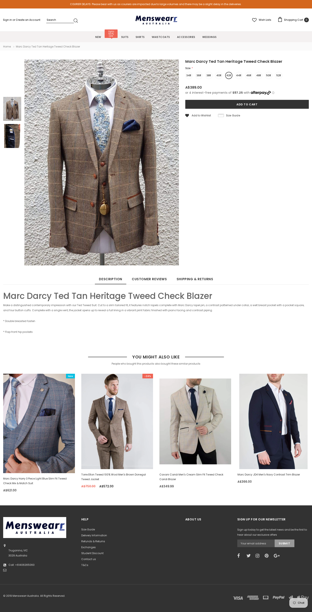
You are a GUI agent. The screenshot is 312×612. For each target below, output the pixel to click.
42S (116, 455)
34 (256, 455)
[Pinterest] (268, 555)
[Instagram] (259, 555)
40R (218, 75)
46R (248, 75)
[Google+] (277, 555)
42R (228, 75)
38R (209, 75)
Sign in (8, 20)
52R (278, 75)
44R (238, 75)
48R (258, 75)
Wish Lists (265, 20)
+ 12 (134, 455)
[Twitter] (249, 555)
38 (272, 455)
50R (268, 75)
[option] (101, 163)
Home (7, 46)
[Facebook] (240, 555)
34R (188, 75)
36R (199, 75)
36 (264, 455)
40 (281, 455)
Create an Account (28, 20)
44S (195, 455)
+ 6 (289, 455)
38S (98, 455)
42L (204, 455)
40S (107, 455)
